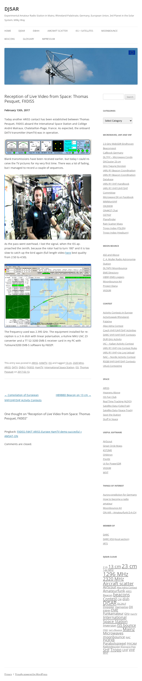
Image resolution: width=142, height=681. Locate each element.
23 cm (129, 566)
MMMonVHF (110, 201)
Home (7, 30)
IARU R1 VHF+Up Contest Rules (120, 348)
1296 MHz (115, 574)
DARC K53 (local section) (116, 539)
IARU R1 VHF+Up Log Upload (118, 352)
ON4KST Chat (110, 210)
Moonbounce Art (112, 281)
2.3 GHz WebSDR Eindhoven (118, 143)
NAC (128, 637)
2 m (105, 567)
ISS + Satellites (84, 30)
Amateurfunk (114, 590)
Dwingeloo (121, 607)
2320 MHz (78, 363)
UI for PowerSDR (112, 463)
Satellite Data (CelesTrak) (116, 405)
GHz (127, 613)
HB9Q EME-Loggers (113, 277)
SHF (106, 649)
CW (120, 599)
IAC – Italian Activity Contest (118, 343)
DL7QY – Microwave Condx (118, 157)
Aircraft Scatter (57, 30)
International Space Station (59, 367)
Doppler (108, 607)
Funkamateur (113, 613)
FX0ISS (30, 367)
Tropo (115, 649)
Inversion (109, 625)
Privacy (8, 674)
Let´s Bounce (115, 629)
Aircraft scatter (118, 583)
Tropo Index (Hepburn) (116, 232)
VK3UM (107, 290)
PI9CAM (132, 643)
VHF (132, 650)
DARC (106, 534)
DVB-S (22, 367)
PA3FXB (109, 640)
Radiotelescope (111, 646)
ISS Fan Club (109, 397)
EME (114, 610)
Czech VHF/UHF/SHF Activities (119, 330)
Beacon (107, 595)
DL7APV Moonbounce (115, 268)
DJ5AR (11, 9)
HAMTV (43, 363)
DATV (15, 367)
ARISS (35, 363)
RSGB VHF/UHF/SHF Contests (119, 361)
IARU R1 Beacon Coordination (119, 170)
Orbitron (108, 454)
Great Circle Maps (112, 445)
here (68, 252)
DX (131, 607)
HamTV (39, 367)
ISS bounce (126, 625)
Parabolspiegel (114, 643)
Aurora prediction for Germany (120, 494)
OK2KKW (108, 206)
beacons (121, 595)
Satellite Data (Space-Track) (118, 410)
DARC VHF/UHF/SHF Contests (119, 334)
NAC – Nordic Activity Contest (119, 357)
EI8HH (36, 30)
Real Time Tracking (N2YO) (117, 401)
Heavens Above (111, 392)
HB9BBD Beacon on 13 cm (73, 395)
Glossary (28, 39)
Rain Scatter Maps (113, 223)
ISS (50, 363)
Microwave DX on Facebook (118, 197)
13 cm (68, 363)
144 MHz (108, 570)
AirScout (107, 441)
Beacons (9, 39)
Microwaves (113, 633)
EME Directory (111, 272)
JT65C (105, 630)
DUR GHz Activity (112, 339)
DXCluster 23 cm (112, 161)
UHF (125, 650)
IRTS (105, 543)
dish (125, 598)
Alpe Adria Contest (113, 326)
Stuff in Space (110, 419)
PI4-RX (106, 459)
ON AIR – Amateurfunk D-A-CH (119, 512)
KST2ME (107, 450)
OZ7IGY (107, 215)
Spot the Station (112, 414)
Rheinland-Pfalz (128, 646)
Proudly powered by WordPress (31, 674)
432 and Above (111, 254)
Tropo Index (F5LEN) (114, 228)
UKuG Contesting (112, 366)
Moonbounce (109, 30)
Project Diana (110, 286)
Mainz (129, 629)
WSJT (105, 472)
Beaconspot (109, 148)
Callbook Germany (113, 152)
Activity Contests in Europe (118, 312)
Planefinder (109, 219)
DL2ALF (121, 603)
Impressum (48, 39)
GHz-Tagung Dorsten (114, 166)
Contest (110, 598)
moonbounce (114, 636)
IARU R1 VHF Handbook (116, 183)
